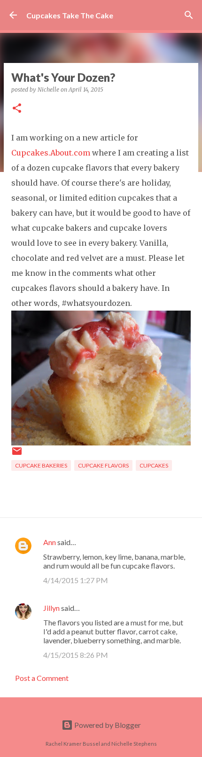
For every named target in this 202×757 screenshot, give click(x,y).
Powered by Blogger (107, 724)
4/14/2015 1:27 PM (75, 580)
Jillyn (51, 607)
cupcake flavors (103, 465)
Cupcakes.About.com (50, 152)
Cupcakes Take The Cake (69, 15)
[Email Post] (17, 454)
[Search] (188, 15)
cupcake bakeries (41, 465)
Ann (49, 542)
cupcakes (154, 465)
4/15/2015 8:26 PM (75, 654)
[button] (17, 108)
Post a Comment (42, 677)
